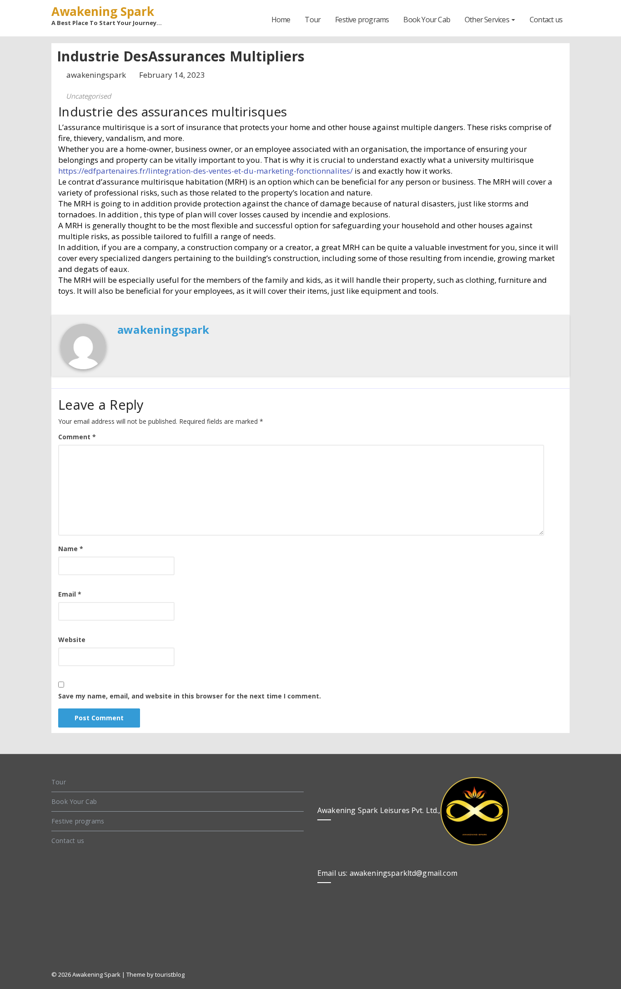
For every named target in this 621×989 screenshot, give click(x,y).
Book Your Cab (426, 20)
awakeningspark (97, 75)
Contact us (546, 20)
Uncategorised (88, 95)
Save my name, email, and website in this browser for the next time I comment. (189, 696)
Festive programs (362, 20)
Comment (77, 436)
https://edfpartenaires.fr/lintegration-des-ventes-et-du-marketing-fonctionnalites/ (205, 171)
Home (280, 20)
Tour (313, 20)
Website (71, 639)
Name (70, 548)
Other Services (488, 20)
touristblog (170, 974)
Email (69, 594)
